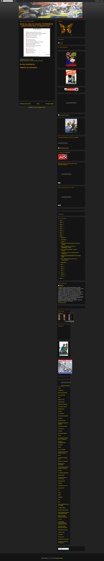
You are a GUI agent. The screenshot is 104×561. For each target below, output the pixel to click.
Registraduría (61, 408)
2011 (61, 232)
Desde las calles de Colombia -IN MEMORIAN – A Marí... (68, 247)
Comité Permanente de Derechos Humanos (63, 467)
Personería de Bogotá (63, 415)
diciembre (63, 237)
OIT (59, 490)
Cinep (59, 492)
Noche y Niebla (61, 449)
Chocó (59, 435)
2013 (61, 228)
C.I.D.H (59, 519)
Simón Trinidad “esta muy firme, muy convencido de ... (69, 259)
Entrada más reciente (25, 103)
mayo (62, 268)
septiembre (63, 262)
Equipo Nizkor (61, 475)
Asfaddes (60, 444)
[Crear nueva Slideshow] (58, 183)
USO (59, 397)
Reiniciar (60, 470)
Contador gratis (60, 214)
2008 (61, 278)
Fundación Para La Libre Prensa (62, 478)
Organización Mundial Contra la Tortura (63, 452)
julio (62, 264)
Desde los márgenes (62, 461)
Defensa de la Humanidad (61, 464)
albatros (62, 285)
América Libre (61, 532)
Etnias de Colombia (62, 392)
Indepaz (60, 483)
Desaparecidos (61, 481)
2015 (61, 224)
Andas (59, 447)
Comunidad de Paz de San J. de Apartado (63, 438)
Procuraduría (61, 413)
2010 (61, 234)
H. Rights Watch (61, 507)
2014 (61, 226)
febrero (62, 274)
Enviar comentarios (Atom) (39, 107)
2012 (61, 230)
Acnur (59, 455)
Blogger (61, 558)
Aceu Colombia (61, 395)
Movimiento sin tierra (62, 529)
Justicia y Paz (61, 487)
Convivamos (61, 428)
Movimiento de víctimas (63, 539)
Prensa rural (61, 536)
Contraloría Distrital (62, 406)
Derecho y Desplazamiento (61, 442)
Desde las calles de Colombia (37, 60)
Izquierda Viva (61, 402)
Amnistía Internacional (63, 510)
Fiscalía (60, 411)
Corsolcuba (60, 390)
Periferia (60, 431)
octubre (63, 241)
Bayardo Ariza (27, 60)
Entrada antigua (50, 103)
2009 (61, 236)
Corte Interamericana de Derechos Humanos (63, 513)
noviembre (63, 239)
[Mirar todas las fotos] (59, 183)
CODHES (60, 497)
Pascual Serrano (62, 420)
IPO (59, 501)
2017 (61, 220)
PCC (59, 499)
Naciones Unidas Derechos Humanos (62, 516)
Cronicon (60, 418)
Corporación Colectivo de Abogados (63, 542)
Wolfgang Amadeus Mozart (65, 385)
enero (62, 275)
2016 (61, 222)
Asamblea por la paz (62, 485)
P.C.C (59, 388)
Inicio (38, 103)
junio (62, 266)
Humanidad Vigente (62, 433)
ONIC (59, 494)
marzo (62, 272)
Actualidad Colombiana (63, 472)
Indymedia (60, 534)
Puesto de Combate (62, 426)
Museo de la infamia (62, 404)
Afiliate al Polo (61, 399)
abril (62, 270)
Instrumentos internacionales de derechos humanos (62, 523)
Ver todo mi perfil (62, 302)
